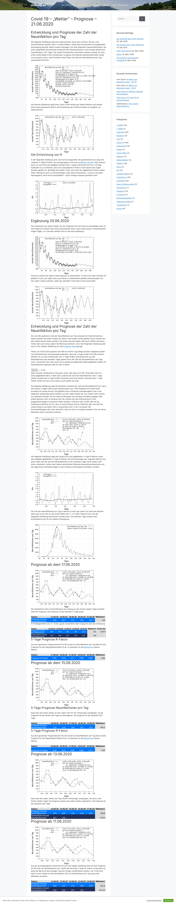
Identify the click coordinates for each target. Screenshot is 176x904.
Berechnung (89, 647)
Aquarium (120, 136)
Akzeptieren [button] (168, 900)
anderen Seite (70, 346)
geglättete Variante (86, 162)
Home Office (122, 153)
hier (71, 389)
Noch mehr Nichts (124, 51)
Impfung (120, 156)
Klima (119, 167)
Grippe (119, 150)
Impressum (139, 5)
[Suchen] (142, 18)
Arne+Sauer (121, 98)
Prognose (120, 191)
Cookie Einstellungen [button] (154, 900)
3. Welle (120, 129)
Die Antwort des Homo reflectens (130, 45)
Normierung (121, 188)
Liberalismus (122, 177)
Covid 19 (96, 5)
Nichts (119, 54)
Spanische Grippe (124, 202)
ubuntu (106, 5)
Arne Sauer (121, 92)
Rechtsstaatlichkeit (124, 198)
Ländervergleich (123, 174)
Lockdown (121, 181)
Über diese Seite (68, 5)
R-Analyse (121, 195)
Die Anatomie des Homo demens (130, 39)
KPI (118, 170)
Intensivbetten (122, 160)
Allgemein (121, 132)
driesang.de (38, 5)
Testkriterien (122, 205)
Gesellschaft (82, 5)
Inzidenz (120, 163)
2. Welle (120, 125)
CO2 (118, 139)
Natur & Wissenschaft (120, 5)
